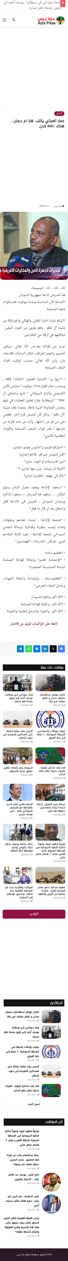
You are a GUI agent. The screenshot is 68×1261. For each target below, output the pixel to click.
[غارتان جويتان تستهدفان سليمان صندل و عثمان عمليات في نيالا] (50, 682)
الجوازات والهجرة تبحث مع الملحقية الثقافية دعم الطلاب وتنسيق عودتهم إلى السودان (19, 892)
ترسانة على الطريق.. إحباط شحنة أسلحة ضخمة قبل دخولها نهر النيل (51, 807)
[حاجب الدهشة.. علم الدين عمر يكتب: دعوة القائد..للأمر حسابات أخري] (51, 1204)
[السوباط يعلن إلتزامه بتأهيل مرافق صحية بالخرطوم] (18, 755)
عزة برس (58, 206)
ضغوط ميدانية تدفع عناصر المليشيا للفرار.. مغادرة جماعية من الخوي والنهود (51, 890)
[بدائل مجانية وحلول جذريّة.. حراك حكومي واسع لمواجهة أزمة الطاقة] (18, 832)
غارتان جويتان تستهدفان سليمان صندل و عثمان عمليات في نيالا (52, 698)
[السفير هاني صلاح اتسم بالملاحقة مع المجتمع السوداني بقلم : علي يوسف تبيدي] (18, 792)
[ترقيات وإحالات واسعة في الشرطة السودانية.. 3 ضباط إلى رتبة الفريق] (50, 719)
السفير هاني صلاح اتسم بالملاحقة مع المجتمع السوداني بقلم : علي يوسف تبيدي (20, 809)
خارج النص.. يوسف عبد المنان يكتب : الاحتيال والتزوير (23, 1177)
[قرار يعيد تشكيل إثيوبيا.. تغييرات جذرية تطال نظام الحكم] (50, 755)
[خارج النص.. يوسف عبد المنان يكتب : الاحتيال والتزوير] (51, 1182)
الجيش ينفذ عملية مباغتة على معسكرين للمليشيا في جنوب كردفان (18, 734)
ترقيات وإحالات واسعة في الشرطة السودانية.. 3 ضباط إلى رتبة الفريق (51, 734)
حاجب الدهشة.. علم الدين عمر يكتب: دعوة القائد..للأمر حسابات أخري (22, 1201)
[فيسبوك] (61, 648)
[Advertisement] (34, 65)
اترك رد (34, 914)
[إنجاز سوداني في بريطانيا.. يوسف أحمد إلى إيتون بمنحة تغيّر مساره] (18, 682)
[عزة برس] (51, 20)
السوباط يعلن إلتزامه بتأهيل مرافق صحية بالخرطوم (18, 769)
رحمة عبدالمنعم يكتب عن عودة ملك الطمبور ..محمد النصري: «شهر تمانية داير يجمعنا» (23, 1160)
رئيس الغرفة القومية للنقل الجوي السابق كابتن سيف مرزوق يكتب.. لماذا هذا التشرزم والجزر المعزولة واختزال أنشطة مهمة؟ (21, 1225)
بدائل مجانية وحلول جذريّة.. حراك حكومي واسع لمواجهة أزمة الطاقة (18, 847)
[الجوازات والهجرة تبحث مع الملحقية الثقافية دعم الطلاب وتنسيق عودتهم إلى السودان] (18, 875)
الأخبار (59, 113)
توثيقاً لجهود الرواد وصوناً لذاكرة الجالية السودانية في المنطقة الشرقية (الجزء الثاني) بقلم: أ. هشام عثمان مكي (50, 851)
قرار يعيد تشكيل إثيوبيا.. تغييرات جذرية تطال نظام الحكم (52, 771)
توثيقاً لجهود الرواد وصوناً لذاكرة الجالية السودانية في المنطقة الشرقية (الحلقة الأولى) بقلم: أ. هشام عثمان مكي (22, 1138)
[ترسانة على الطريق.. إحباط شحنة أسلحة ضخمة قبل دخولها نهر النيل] (50, 792)
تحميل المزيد (34, 1104)
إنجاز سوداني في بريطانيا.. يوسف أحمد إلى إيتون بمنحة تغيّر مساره (18, 698)
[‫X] (53, 648)
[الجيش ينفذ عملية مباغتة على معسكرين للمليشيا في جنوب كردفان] (18, 719)
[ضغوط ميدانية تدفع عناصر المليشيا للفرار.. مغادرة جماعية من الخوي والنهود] (50, 875)
